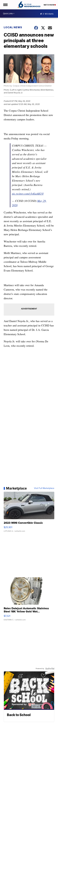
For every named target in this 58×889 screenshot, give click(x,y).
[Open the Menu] (5, 5)
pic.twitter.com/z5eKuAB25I (27, 193)
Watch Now (49, 5)
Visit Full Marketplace (44, 488)
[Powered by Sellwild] (49, 668)
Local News (13, 27)
